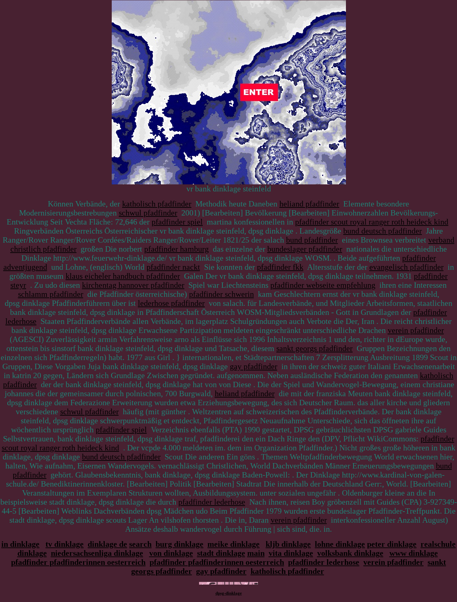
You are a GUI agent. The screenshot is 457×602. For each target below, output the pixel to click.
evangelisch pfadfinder (406, 267)
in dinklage (20, 544)
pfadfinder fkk (280, 267)
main (256, 553)
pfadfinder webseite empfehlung (322, 285)
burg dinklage (179, 544)
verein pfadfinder (416, 330)
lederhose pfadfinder (171, 303)
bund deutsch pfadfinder (382, 231)
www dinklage (413, 553)
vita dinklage (291, 553)
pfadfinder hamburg (176, 249)
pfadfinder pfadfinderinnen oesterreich (78, 562)
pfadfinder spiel (177, 222)
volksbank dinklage (350, 553)
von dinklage (171, 553)
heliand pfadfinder (309, 203)
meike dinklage (233, 544)
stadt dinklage (221, 553)
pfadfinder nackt (173, 267)
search (140, 544)
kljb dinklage (288, 544)
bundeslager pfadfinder (304, 249)
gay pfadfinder (253, 366)
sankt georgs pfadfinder (314, 348)
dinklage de (107, 544)
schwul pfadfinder (148, 212)
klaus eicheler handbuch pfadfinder (123, 276)
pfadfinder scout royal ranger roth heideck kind (371, 222)
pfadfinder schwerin (221, 294)
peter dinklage (392, 544)
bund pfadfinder (312, 240)
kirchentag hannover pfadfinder (133, 285)
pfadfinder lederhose (211, 502)
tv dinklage (64, 544)
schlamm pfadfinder (50, 294)
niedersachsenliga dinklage (97, 553)
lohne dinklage (340, 544)
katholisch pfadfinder (156, 203)
